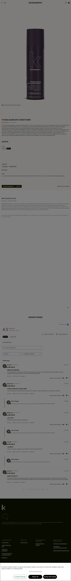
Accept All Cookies (50, 577)
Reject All (35, 577)
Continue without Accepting (35, 571)
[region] (35, 572)
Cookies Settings (20, 577)
